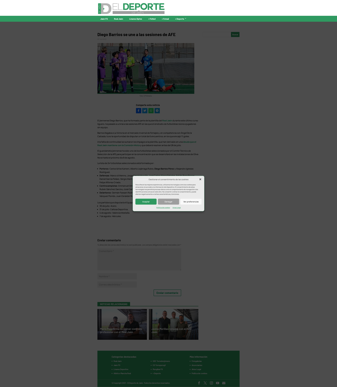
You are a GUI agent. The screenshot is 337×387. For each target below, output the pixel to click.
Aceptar (146, 201)
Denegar (168, 201)
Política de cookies (163, 207)
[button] (200, 179)
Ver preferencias (191, 201)
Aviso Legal (177, 207)
